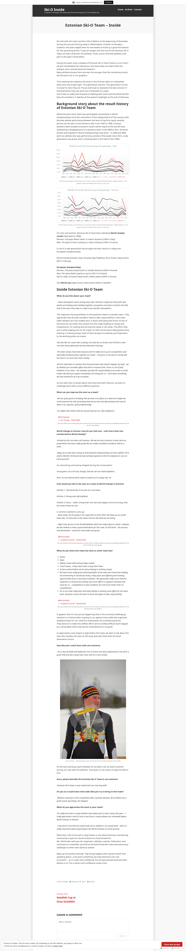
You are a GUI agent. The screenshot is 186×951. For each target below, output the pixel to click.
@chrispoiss (63, 417)
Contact (138, 9)
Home (121, 9)
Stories (92, 881)
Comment (123, 936)
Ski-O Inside (54, 9)
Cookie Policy (57, 946)
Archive (128, 9)
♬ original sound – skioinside (72, 539)
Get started (108, 2)
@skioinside (63, 536)
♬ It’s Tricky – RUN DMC (69, 420)
